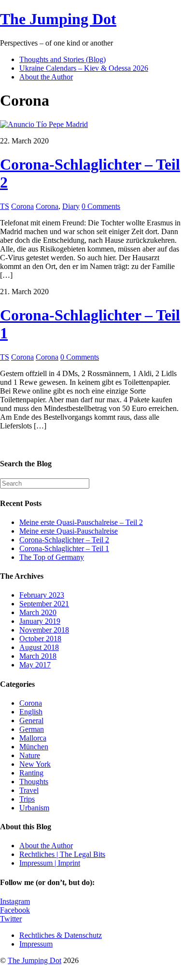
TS (4, 206)
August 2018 (39, 647)
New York (35, 764)
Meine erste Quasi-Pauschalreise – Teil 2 (81, 522)
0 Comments (101, 206)
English (30, 712)
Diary (71, 206)
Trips (27, 799)
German (31, 729)
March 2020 (37, 612)
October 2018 (40, 638)
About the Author (46, 77)
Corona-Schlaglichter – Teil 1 (64, 548)
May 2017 (35, 665)
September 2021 (44, 604)
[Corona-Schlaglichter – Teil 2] (44, 124)
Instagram (15, 901)
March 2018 (37, 656)
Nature (29, 755)
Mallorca (32, 738)
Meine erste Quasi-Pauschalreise (68, 531)
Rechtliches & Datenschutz (60, 935)
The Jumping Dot (34, 960)
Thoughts (33, 781)
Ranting (31, 773)
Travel (29, 790)
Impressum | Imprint (49, 863)
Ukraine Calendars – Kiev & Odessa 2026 (83, 68)
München (33, 747)
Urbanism (34, 808)
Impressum (36, 944)
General (31, 720)
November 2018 (44, 630)
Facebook (15, 910)
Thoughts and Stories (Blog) (62, 59)
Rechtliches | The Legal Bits (62, 854)
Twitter (11, 919)
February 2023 (41, 595)
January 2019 (39, 621)
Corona (22, 206)
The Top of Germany (51, 557)
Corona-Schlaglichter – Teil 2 (64, 540)
